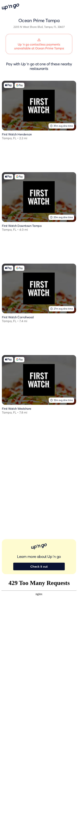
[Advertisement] (39, 482)
